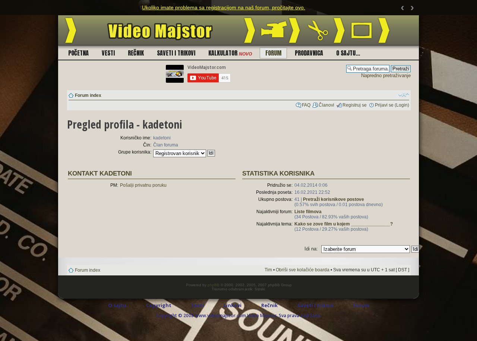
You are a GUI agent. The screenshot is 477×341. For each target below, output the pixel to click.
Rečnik (136, 52)
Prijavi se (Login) (392, 105)
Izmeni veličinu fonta (403, 94)
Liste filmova (308, 211)
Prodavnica (309, 52)
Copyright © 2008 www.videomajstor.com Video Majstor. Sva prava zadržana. (238, 315)
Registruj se (354, 105)
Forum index (88, 95)
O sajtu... (348, 52)
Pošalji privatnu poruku (143, 185)
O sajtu (117, 305)
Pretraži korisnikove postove (333, 199)
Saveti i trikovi (176, 52)
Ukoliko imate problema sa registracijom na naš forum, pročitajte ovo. (223, 7)
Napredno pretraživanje (386, 75)
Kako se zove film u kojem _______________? (343, 224)
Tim (268, 269)
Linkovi (232, 305)
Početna (78, 52)
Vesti (108, 52)
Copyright (158, 305)
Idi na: (311, 249)
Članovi (326, 105)
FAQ (306, 105)
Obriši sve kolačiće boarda (302, 269)
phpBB (213, 285)
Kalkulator (230, 52)
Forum (273, 52)
